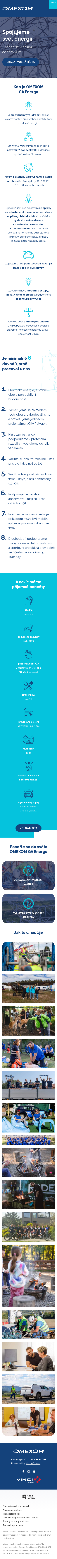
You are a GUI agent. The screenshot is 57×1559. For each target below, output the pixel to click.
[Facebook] (23, 1471)
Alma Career (33, 1463)
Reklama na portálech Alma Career (20, 1517)
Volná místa (28, 828)
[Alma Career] (28, 1497)
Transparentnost (11, 1513)
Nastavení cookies (12, 1510)
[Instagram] (28, 1471)
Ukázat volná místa (21, 61)
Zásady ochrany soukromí (16, 1521)
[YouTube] (33, 1471)
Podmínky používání (13, 1525)
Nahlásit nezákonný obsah (16, 1506)
